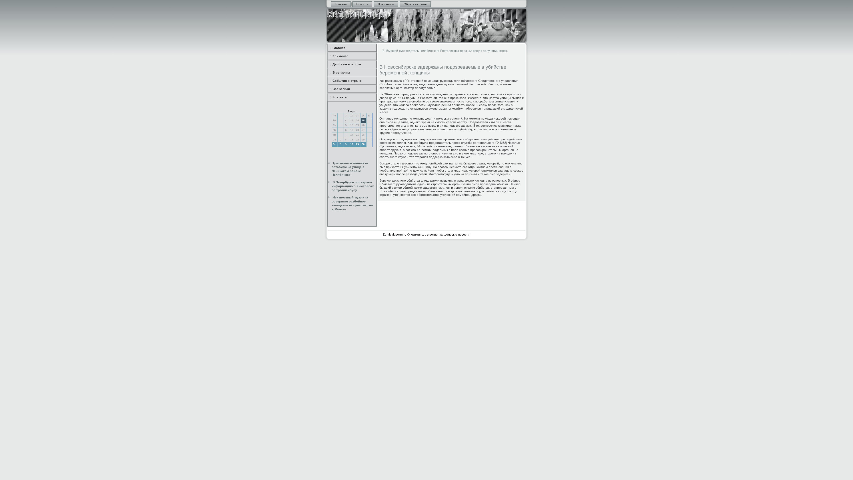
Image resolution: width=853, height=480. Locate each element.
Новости (362, 4)
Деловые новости (347, 64)
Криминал (340, 56)
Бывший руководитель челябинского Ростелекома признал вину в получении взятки (447, 50)
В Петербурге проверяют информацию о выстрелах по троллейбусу (353, 186)
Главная (341, 4)
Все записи (386, 4)
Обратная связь (415, 4)
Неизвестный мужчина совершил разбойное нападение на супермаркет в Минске (352, 203)
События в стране (347, 80)
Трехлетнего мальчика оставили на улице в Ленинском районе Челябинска (350, 169)
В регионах (341, 72)
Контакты (340, 97)
